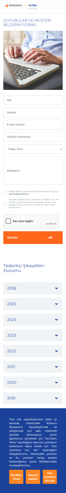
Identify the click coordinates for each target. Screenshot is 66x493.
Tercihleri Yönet (16, 477)
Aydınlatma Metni (19, 194)
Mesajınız (13, 170)
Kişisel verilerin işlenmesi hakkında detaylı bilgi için (34, 192)
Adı (9, 100)
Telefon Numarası (19, 136)
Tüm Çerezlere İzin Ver (50, 476)
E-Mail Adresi (16, 124)
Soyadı (11, 112)
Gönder (12, 237)
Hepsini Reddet (33, 477)
